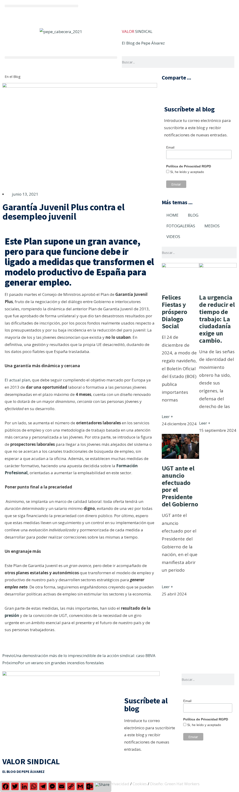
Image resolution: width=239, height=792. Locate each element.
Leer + (167, 416)
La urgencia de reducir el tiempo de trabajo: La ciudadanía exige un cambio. (217, 319)
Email (170, 147)
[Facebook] (166, 10)
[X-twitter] (179, 10)
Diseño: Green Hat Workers (175, 783)
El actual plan (17, 380)
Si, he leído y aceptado (186, 172)
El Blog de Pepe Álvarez (143, 43)
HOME (172, 215)
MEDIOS (212, 225)
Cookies (140, 783)
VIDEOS (173, 236)
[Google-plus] (192, 10)
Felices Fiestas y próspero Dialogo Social (174, 311)
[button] (41, 6)
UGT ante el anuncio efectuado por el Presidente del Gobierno (180, 486)
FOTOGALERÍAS (180, 225)
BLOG (193, 215)
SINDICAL (137, 31)
